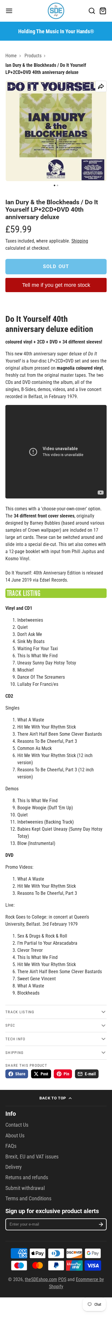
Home (11, 55)
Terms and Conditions (28, 1199)
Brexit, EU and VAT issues (32, 1157)
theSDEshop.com (41, 1279)
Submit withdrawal (25, 1188)
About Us (14, 1136)
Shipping (79, 241)
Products (33, 55)
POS (62, 1279)
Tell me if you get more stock (56, 285)
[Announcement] (56, 31)
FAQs (10, 1146)
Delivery (13, 1167)
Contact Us (16, 1125)
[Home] (56, 11)
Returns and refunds (26, 1177)
